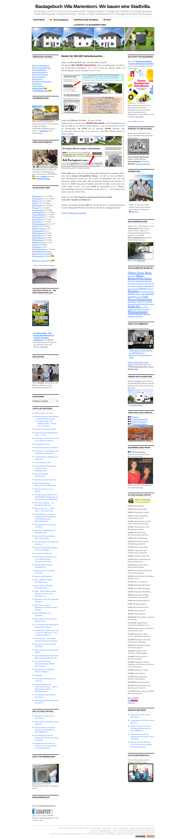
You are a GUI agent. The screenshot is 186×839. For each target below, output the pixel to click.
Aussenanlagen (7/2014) (42, 256)
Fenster (36, 208)
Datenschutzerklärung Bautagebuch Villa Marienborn (45, 484)
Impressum (94, 830)
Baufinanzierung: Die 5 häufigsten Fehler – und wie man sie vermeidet (46, 423)
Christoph (137, 381)
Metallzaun (131, 304)
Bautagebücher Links (42, 444)
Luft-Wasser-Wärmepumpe (42, 81)
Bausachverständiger (41, 74)
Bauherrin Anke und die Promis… (46, 429)
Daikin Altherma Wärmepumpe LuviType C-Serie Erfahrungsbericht (45, 468)
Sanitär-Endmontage (41, 249)
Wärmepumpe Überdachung (135, 314)
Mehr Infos (44, 347)
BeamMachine (131, 703)
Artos (132, 272)
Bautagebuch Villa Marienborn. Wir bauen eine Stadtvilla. (93, 6)
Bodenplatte (38, 198)
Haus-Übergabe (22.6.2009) (43, 254)
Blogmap (115, 830)
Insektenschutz (39, 210)
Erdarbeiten (38, 196)
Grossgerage (150, 289)
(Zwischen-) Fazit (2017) (42, 260)
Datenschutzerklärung (105, 830)
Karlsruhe (139, 297)
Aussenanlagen (132, 276)
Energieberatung (149, 284)
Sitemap (104, 828)
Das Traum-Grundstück (41, 65)
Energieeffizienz (132, 286)
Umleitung (38, 675)
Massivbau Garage (133, 302)
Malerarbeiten (38, 240)
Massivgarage (142, 302)
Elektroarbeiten (39, 212)
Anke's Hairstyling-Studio (42, 251)
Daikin (148, 278)
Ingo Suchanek (148, 293)
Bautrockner (38, 235)
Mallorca (135, 417)
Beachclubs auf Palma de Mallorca (46, 447)
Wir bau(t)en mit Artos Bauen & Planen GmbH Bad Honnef (136, 830)
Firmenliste (38, 84)
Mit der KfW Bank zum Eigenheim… (43, 614)
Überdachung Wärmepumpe (135, 316)
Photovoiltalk (137, 304)
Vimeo (131, 357)
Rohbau (36, 201)
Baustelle (147, 499)
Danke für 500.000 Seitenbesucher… (41, 475)
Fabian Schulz (140, 828)
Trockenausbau (39, 217)
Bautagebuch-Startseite (78, 213)
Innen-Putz (37, 221)
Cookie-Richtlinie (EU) (43, 462)
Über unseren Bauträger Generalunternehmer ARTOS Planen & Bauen (44, 663)
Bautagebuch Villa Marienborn (139, 355)
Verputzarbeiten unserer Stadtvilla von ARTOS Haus (140, 351)
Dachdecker (38, 205)
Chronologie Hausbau (86, 20)
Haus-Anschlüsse (39, 228)
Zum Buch (139, 117)
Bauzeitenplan (39, 86)
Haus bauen (142, 291)
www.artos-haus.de (143, 164)
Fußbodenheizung (40, 224)
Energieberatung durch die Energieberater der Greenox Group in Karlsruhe (46, 737)
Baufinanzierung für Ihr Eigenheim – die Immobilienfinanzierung (47, 417)
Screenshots (47, 818)
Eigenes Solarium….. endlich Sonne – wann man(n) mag (45, 509)
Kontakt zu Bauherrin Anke (91, 25)
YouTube (43, 176)
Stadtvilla (134, 306)
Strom (141, 307)
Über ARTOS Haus (40, 70)
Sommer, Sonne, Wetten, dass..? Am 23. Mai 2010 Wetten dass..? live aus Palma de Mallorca (47, 632)
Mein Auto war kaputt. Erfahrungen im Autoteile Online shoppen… (46, 607)
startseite (39, 20)
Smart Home (145, 304)
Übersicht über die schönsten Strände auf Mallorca (45, 670)
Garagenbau (131, 289)
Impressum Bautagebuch (43, 576)
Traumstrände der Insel (140, 419)
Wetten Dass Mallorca (139, 424)
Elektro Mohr (148, 281)
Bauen (139, 275)
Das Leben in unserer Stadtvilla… (46, 480)
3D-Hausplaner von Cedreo (44, 413)
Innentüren (37, 247)
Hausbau (133, 291)
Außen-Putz (38, 219)
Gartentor (142, 288)
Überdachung (37, 783)
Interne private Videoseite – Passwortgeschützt (44, 586)
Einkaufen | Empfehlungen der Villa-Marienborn (45, 531)
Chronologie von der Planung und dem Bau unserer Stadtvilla (46, 452)
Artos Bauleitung (40, 77)
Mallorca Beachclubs (139, 421)
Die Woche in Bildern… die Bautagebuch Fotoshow (44, 504)
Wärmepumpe (38, 231)
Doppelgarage (131, 281)
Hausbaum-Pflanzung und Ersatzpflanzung (43, 566)
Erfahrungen (140, 286)
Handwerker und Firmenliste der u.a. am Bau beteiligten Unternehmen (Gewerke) (46, 559)
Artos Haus (144, 272)
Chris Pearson (124, 828)
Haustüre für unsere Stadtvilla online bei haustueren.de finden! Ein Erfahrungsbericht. (46, 745)
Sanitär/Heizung (39, 215)
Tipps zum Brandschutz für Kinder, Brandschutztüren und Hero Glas (47, 656)
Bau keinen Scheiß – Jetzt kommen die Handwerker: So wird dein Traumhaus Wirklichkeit (44, 336)
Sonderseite (43, 130)
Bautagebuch (61, 20)
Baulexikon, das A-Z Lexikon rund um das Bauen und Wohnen (47, 439)
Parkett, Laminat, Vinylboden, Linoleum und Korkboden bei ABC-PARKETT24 (45, 729)
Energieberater (141, 284)
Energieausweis (132, 284)
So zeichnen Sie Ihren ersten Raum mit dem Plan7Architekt (46, 625)
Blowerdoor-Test (39, 233)
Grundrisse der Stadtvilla (43, 553)
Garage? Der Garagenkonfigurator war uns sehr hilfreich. (46, 548)
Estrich (36, 226)
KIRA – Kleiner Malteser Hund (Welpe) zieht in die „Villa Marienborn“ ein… (45, 593)
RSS (109, 828)
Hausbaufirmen (150, 291)
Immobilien (138, 294)
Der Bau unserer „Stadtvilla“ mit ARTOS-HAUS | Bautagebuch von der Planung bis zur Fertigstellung (46, 496)
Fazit (108, 20)
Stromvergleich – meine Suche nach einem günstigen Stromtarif (46, 639)
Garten (137, 289)
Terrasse (146, 307)
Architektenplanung (41, 72)
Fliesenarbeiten (39, 242)
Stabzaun (151, 304)
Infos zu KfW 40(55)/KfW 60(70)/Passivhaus (43, 580)
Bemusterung (38, 79)
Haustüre (131, 293)
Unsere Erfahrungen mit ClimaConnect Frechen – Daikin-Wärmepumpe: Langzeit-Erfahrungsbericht (46, 687)
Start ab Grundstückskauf (42, 68)
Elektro (36, 244)
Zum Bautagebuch (136, 405)
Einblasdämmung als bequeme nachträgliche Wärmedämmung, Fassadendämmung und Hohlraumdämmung (45, 517)
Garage (36, 203)
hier (136, 369)
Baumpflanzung (39, 238)
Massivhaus (149, 302)
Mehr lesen (135, 211)
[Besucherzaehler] (42, 813)
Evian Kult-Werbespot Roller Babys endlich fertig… (45, 537)
